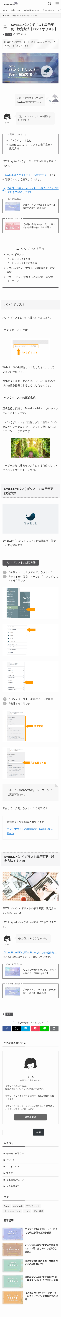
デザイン (10, 1160)
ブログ (8, 34)
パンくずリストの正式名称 (23, 263)
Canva (6, 1206)
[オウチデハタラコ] (11, 4)
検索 (38, 1132)
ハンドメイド (12, 1166)
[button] (7, 1028)
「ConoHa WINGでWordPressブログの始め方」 (30, 952)
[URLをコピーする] (54, 1028)
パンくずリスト (15, 254)
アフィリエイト (32, 1206)
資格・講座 (38, 1211)
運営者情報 (30, 1117)
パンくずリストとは (20, 259)
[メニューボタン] (57, 4)
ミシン (27, 1211)
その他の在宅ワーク (16, 1153)
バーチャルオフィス (12, 1211)
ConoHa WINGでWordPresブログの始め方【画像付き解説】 (39, 972)
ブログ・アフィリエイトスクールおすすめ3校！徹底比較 (39, 206)
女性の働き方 (12, 1186)
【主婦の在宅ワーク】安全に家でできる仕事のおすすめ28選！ (39, 226)
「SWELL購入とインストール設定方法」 (26, 175)
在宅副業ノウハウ (15, 1179)
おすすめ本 (18, 1206)
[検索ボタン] (49, 4)
